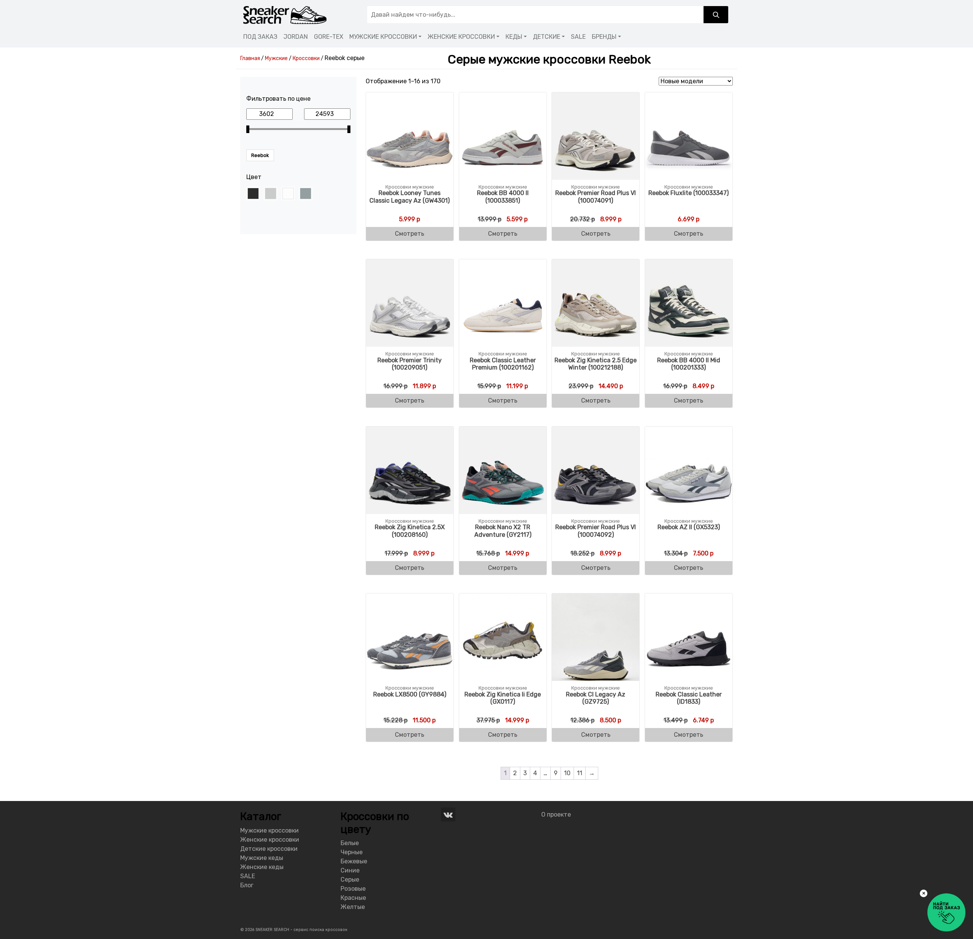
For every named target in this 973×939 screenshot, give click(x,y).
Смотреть (409, 233)
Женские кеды (262, 867)
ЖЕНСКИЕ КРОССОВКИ (461, 36)
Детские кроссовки (269, 848)
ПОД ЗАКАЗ (260, 36)
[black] (253, 193)
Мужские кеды (261, 857)
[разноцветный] (288, 193)
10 (567, 773)
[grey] (270, 193)
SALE (578, 36)
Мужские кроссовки (269, 830)
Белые (350, 843)
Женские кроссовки (269, 839)
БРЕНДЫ (604, 36)
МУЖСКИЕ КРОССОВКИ (383, 36)
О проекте (556, 814)
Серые (350, 879)
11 (579, 773)
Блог (247, 885)
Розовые (353, 888)
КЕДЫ (514, 36)
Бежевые (354, 861)
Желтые (353, 906)
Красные (353, 897)
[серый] (305, 193)
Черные (352, 852)
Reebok (260, 155)
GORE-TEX (328, 36)
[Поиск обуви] (716, 14)
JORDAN (296, 36)
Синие (350, 870)
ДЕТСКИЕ (546, 36)
